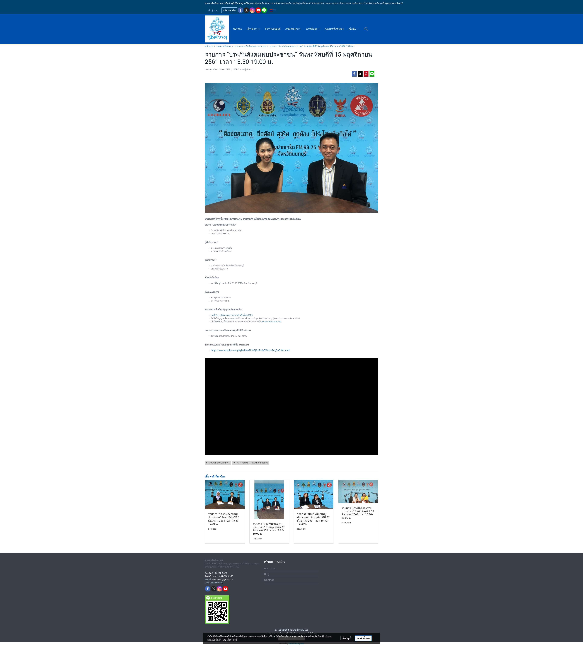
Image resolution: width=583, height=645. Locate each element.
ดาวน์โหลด (312, 29)
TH (274, 10)
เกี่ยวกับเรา (252, 29)
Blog (266, 574)
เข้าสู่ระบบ (213, 10)
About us (269, 568)
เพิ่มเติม (353, 29)
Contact (269, 579)
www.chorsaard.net (271, 321)
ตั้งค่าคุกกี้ (347, 638)
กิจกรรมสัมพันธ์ (272, 29)
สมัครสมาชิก (229, 10)
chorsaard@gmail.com (223, 579)
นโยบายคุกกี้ (232, 639)
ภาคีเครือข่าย (292, 29)
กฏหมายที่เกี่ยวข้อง (334, 29)
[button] (366, 29)
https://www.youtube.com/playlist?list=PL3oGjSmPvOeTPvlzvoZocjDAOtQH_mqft (250, 350)
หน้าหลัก (237, 29)
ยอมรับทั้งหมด (363, 638)
